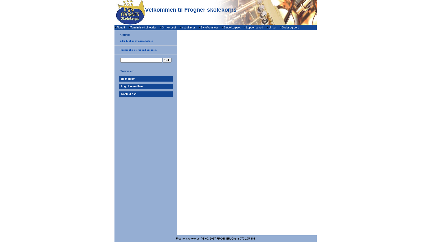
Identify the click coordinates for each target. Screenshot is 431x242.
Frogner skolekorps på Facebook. (138, 50)
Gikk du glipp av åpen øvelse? (136, 41)
